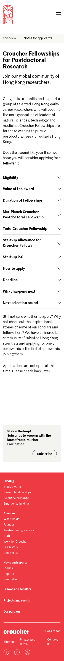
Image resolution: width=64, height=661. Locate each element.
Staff (7, 536)
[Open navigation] (58, 14)
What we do (12, 519)
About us (9, 513)
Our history (11, 547)
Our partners (12, 611)
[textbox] (32, 252)
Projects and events (17, 600)
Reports (9, 574)
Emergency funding (16, 503)
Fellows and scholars (17, 589)
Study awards (13, 487)
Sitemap (9, 642)
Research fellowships (17, 492)
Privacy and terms (27, 642)
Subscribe (44, 454)
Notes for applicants (38, 38)
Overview (10, 38)
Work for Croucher (16, 541)
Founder (9, 524)
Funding (9, 481)
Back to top (52, 631)
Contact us (11, 553)
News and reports (15, 562)
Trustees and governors (19, 530)
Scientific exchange (16, 498)
